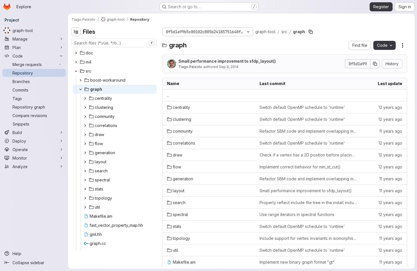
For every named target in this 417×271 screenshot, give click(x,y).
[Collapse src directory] (76, 71)
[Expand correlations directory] (85, 125)
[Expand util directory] (85, 207)
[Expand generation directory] (85, 152)
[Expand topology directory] (85, 198)
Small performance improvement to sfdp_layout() (227, 61)
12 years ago (390, 107)
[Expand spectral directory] (85, 180)
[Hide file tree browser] (76, 31)
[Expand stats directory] (85, 189)
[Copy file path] (310, 31)
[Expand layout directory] (85, 161)
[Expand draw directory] (85, 134)
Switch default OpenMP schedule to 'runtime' (302, 107)
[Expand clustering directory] (85, 107)
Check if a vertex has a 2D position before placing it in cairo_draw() (308, 155)
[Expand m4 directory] (76, 62)
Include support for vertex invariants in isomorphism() (308, 238)
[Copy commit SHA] (375, 63)
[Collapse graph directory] (80, 89)
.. (168, 95)
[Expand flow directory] (85, 143)
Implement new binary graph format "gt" (297, 262)
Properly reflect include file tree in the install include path (308, 202)
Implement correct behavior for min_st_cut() (300, 166)
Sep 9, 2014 (229, 67)
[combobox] (114, 43)
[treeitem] (115, 53)
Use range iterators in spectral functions (297, 214)
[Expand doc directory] (76, 53)
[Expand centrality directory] (85, 98)
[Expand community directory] (85, 116)
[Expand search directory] (85, 171)
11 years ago (390, 131)
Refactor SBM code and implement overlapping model (308, 131)
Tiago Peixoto (190, 67)
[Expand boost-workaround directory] (80, 80)
